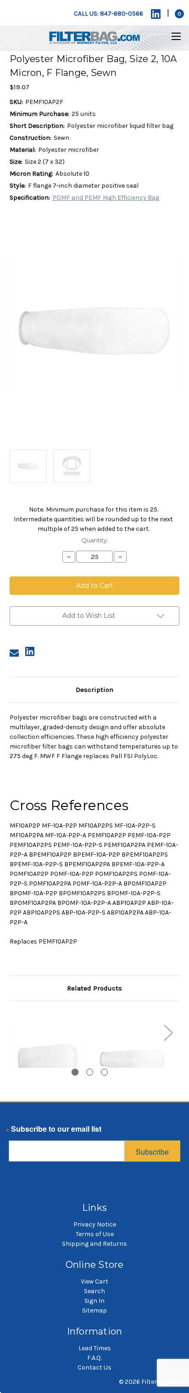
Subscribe (152, 1151)
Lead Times (94, 1348)
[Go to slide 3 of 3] (104, 1072)
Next (168, 1033)
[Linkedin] (156, 14)
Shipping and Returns (94, 1244)
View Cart (94, 1281)
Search (94, 1291)
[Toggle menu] (170, 36)
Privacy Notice (94, 1224)
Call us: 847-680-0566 (108, 13)
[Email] (14, 652)
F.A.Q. (94, 1358)
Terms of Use (95, 1234)
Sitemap (94, 1310)
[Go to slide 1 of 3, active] (75, 1072)
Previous (12, 1033)
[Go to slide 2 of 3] (89, 1072)
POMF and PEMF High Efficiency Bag (105, 197)
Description (94, 689)
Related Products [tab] (94, 988)
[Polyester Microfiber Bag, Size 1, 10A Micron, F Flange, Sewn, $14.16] (47, 1060)
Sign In (94, 1301)
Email (18, 1131)
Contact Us (94, 1367)
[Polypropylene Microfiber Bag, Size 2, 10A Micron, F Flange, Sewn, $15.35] (132, 1060)
